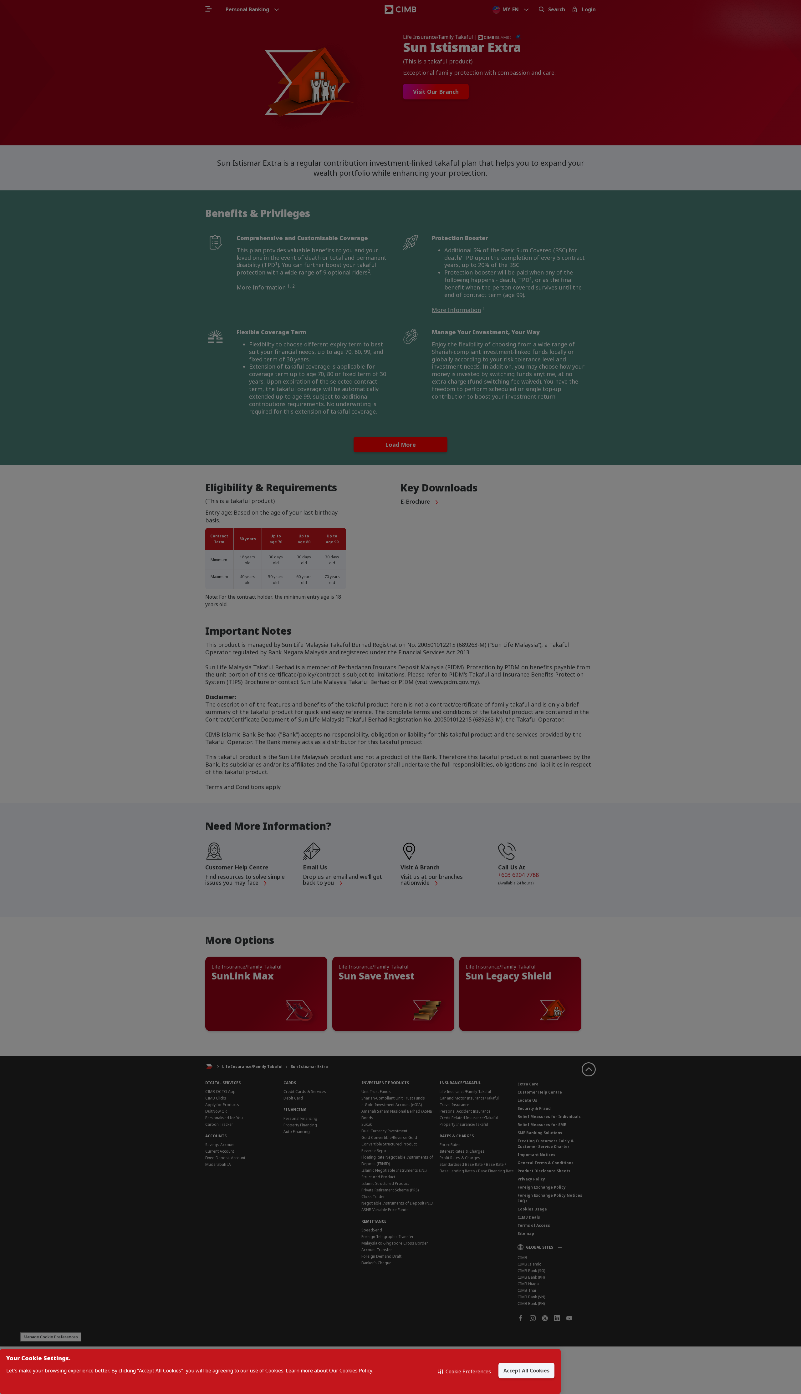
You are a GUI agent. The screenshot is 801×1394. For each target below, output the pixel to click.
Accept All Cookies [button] (526, 1370)
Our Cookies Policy (350, 1370)
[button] (464, 1371)
